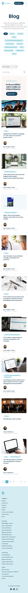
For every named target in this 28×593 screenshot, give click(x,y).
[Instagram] (17, 589)
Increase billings (6, 555)
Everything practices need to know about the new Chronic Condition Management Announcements (14, 381)
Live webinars (5, 574)
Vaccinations (9, 44)
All (5, 33)
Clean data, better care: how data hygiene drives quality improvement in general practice (13, 176)
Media (3, 510)
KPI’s (22, 47)
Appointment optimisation (9, 537)
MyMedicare (20, 50)
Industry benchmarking (8, 539)
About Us (4, 505)
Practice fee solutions (7, 564)
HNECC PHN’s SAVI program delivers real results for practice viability (13, 217)
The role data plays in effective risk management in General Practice (12, 461)
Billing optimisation (6, 532)
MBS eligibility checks (7, 523)
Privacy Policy (5, 514)
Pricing (3, 501)
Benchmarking (9, 50)
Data (14, 37)
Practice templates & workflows (10, 572)
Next (24, 481)
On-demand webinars (7, 576)
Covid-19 (19, 44)
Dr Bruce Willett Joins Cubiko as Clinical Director (13, 87)
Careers (4, 507)
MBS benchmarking (7, 546)
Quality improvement (7, 561)
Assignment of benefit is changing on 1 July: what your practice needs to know (13, 135)
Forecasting (5, 543)
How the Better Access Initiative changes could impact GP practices (13, 257)
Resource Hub (5, 569)
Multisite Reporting (6, 534)
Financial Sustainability (10, 212)
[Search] (24, 72)
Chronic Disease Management (14, 40)
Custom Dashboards (7, 548)
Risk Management (15, 456)
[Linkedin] (14, 589)
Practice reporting (6, 530)
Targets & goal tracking (8, 541)
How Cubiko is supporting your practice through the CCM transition (12, 339)
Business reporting (6, 559)
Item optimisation (6, 528)
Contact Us (5, 503)
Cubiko (12, 33)
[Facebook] (11, 589)
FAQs (3, 516)
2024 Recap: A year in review (12, 419)
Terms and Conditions (7, 512)
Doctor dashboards (7, 525)
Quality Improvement (11, 47)
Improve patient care (7, 557)
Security (20, 33)
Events (3, 578)
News (14, 54)
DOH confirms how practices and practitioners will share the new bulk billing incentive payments (13, 298)
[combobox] (12, 72)
